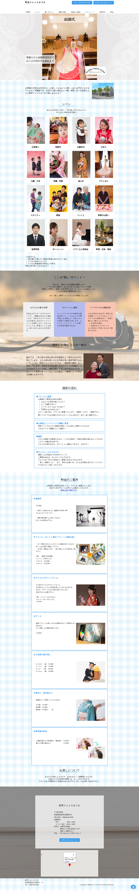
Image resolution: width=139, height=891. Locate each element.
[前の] (10, 46)
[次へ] (128, 46)
